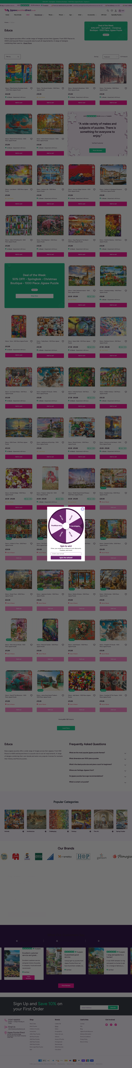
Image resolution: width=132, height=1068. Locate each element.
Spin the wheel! (66, 558)
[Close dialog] (82, 509)
